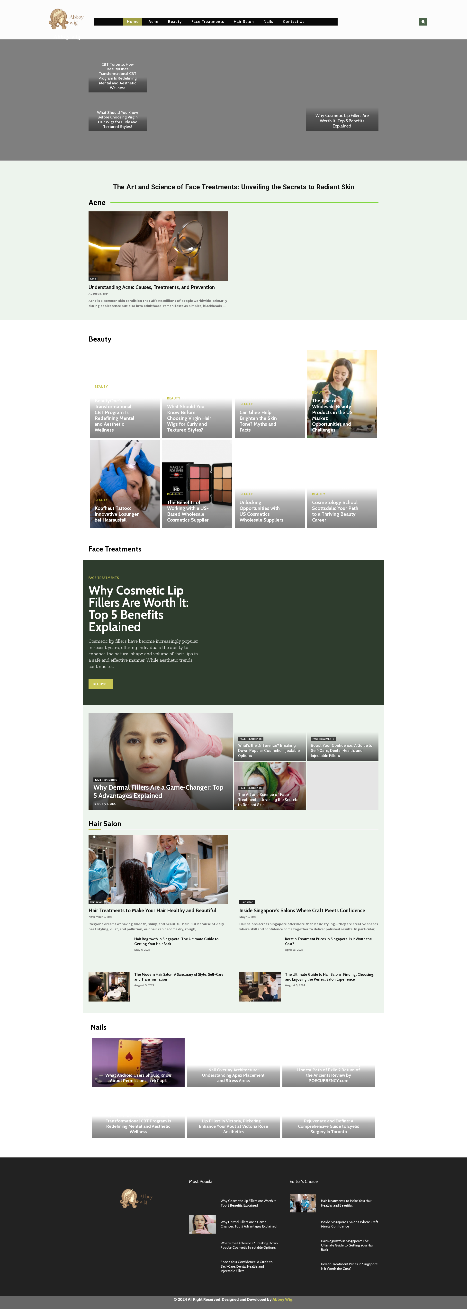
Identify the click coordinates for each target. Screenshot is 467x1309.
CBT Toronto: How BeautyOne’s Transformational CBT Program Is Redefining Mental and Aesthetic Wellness (118, 76)
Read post (100, 684)
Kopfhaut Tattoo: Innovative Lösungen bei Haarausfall (117, 514)
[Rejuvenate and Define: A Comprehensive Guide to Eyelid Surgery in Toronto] (328, 1113)
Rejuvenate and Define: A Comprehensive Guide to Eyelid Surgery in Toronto (328, 1126)
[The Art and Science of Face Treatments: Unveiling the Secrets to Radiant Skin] (270, 786)
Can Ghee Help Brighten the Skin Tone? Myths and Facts (258, 421)
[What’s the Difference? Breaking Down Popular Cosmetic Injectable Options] (270, 737)
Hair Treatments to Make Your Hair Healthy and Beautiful (152, 910)
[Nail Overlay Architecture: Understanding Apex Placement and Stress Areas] (233, 1062)
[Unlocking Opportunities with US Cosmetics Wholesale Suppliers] (270, 484)
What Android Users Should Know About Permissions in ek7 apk (138, 1078)
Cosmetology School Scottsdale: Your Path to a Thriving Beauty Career (335, 511)
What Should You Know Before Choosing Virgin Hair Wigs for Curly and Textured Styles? (117, 119)
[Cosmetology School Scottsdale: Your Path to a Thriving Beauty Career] (342, 484)
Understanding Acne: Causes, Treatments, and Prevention (152, 287)
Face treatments (104, 577)
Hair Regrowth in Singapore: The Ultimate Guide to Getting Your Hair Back (347, 1245)
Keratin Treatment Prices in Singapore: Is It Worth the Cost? (349, 1266)
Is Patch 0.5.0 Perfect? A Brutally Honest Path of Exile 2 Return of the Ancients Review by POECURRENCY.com (328, 1072)
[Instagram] (133, 1225)
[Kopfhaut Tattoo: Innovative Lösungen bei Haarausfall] (125, 484)
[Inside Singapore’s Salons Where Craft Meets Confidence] (308, 869)
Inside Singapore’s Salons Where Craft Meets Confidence (302, 910)
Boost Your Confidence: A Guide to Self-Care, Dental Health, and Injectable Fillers (247, 1266)
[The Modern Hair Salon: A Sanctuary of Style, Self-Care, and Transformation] (109, 987)
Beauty (101, 386)
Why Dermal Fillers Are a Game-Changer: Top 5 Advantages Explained (249, 1224)
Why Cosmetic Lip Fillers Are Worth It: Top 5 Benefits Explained (342, 121)
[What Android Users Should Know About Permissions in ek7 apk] (138, 1062)
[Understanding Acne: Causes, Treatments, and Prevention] (158, 246)
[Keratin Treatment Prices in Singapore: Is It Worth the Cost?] (260, 951)
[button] (423, 22)
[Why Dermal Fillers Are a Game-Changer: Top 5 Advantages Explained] (161, 761)
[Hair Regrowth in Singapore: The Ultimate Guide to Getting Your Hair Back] (109, 951)
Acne (93, 278)
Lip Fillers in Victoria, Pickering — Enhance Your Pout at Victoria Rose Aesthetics (233, 1126)
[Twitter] (144, 1225)
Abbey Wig (282, 1299)
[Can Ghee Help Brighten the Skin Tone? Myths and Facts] (270, 394)
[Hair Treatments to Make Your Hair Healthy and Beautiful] (158, 869)
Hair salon (96, 902)
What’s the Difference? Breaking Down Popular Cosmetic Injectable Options (249, 1245)
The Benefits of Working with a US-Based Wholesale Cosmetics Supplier (188, 511)
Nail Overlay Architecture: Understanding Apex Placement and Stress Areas (233, 1075)
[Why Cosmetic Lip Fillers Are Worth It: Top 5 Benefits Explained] (342, 104)
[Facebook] (122, 1225)
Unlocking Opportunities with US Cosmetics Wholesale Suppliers (261, 511)
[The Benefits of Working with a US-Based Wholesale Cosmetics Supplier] (197, 484)
